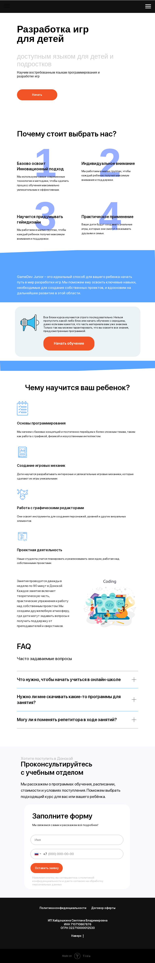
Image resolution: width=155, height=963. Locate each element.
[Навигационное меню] (148, 6)
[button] (37, 94)
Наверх (76, 935)
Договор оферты (103, 908)
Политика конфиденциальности (63, 908)
